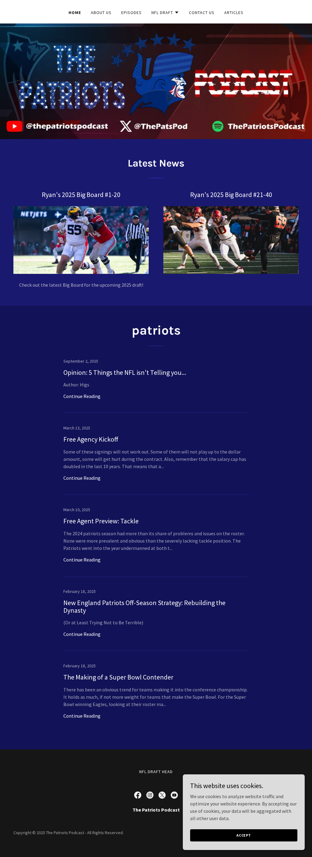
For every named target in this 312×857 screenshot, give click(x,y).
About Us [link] (101, 12)
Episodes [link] (131, 12)
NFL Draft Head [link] (156, 771)
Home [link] (75, 12)
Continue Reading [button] (82, 396)
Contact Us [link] (201, 12)
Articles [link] (233, 12)
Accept (243, 835)
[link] (156, 385)
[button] (165, 12)
